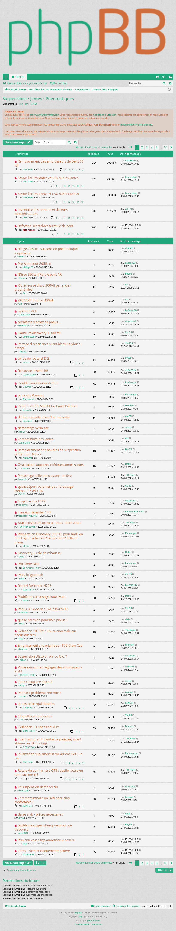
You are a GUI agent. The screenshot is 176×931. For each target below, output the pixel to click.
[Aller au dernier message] (138, 160)
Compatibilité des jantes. (36, 439)
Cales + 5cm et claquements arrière (44, 851)
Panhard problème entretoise (39, 692)
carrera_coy (29, 374)
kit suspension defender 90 (38, 787)
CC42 (21, 494)
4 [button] (152, 147)
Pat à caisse (131, 753)
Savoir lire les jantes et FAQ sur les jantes (48, 178)
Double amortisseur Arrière (38, 383)
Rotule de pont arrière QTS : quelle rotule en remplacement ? (48, 772)
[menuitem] (157, 77)
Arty (80, 916)
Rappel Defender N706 (35, 585)
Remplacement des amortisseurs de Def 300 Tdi (48, 163)
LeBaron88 (24, 314)
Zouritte (27, 387)
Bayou (21, 278)
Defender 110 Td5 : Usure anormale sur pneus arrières (45, 633)
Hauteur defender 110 (34, 512)
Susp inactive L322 (32, 501)
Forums (19, 76)
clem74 (22, 256)
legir (25, 843)
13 (64, 186)
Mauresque (29, 230)
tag (126, 438)
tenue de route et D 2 (33, 358)
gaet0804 (23, 833)
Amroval (27, 458)
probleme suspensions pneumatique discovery (43, 827)
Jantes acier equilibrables (36, 703)
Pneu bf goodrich (30, 574)
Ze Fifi (128, 209)
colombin (23, 612)
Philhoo (22, 660)
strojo (26, 546)
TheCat (22, 351)
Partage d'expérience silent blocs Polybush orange (47, 346)
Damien (129, 726)
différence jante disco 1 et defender (44, 417)
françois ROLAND (27, 515)
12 (69, 201)
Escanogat (28, 399)
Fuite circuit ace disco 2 (35, 682)
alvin (20, 623)
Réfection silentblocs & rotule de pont (45, 226)
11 (64, 201)
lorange (129, 797)
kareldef (27, 421)
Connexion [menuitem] (164, 77)
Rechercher (60, 83)
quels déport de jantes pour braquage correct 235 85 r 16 (43, 488)
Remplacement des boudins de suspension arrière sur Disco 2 (47, 452)
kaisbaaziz (130, 382)
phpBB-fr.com (93, 920)
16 (78, 186)
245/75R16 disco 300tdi (36, 300)
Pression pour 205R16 (34, 263)
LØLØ (33, 104)
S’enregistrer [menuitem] (171, 77)
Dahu (26, 468)
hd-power (23, 505)
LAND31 (27, 806)
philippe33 (28, 267)
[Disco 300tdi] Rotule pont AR (40, 274)
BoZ (20, 638)
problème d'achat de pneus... (39, 322)
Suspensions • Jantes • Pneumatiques (38, 98)
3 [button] (147, 147)
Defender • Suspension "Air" (38, 727)
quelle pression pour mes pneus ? (42, 620)
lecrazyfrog (131, 177)
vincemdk (23, 790)
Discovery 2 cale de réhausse (39, 553)
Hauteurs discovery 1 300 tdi (39, 333)
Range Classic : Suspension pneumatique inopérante (46, 251)
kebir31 (129, 703)
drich (21, 818)
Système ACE (27, 311)
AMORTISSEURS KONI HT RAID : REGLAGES (49, 523)
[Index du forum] (88, 37)
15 (73, 186)
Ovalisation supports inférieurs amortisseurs (51, 464)
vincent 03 (23, 325)
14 (69, 186)
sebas (26, 362)
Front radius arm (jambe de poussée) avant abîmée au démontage (47, 741)
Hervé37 (27, 410)
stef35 (128, 416)
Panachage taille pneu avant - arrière (45, 475)
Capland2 (28, 707)
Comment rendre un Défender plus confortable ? (42, 800)
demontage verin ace (33, 428)
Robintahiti (28, 854)
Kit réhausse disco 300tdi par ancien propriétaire (42, 287)
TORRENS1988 (26, 526)
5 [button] (157, 147)
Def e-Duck (29, 730)
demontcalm (29, 336)
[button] (130, 147)
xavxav (22, 696)
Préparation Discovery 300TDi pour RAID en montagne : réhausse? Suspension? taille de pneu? (48, 538)
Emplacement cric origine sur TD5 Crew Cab (50, 645)
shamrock (130, 500)
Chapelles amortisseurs (35, 716)
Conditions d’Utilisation (104, 115)
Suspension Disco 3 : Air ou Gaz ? (42, 656)
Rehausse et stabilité (33, 370)
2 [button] (142, 147)
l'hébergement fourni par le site (136, 124)
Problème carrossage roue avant (42, 596)
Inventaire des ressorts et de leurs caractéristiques (41, 211)
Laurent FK (29, 589)
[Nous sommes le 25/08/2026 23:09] (169, 89)
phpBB (78, 913)
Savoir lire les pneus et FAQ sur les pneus (48, 193)
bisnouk (22, 479)
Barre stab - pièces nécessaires (40, 814)
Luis (20, 719)
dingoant (22, 649)
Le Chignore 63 (31, 567)
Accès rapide (6, 77)
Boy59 (128, 449)
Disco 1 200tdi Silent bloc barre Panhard (47, 406)
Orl (24, 293)
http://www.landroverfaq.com (44, 115)
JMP (25, 217)
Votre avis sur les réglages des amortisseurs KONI (48, 669)
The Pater (24, 104)
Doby (21, 556)
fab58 (21, 578)
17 (82, 186)
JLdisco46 (130, 370)
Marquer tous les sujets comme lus (26, 83)
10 (69, 234)
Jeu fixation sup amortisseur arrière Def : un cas (48, 756)
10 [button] (165, 147)
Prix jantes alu (28, 564)
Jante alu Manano (31, 395)
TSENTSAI (28, 747)
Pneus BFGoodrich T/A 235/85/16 (43, 609)
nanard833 (130, 160)
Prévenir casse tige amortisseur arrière (46, 840)
